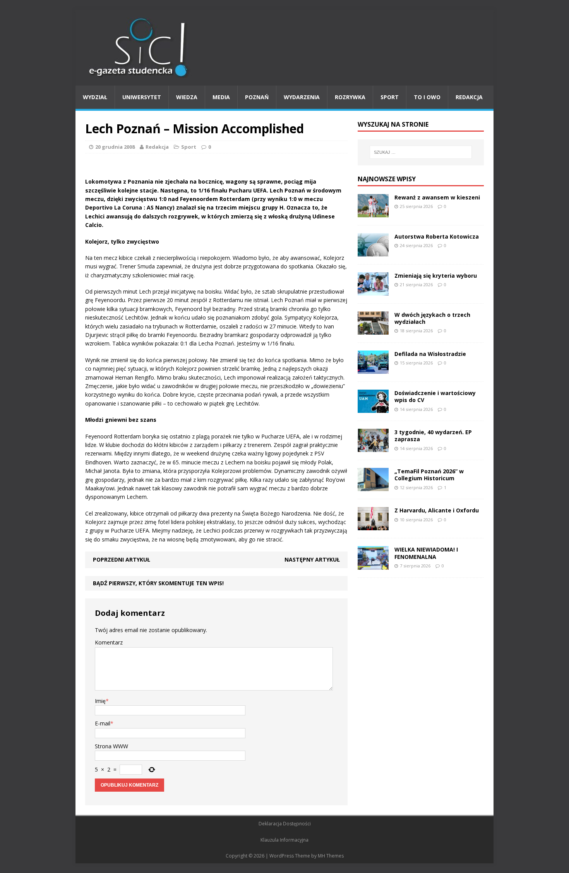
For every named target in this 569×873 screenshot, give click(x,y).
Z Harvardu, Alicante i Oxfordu (436, 510)
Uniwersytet (141, 97)
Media (221, 97)
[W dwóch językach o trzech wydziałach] (373, 330)
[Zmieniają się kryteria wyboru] (373, 291)
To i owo (427, 97)
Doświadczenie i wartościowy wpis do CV (435, 396)
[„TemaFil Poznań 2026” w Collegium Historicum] (373, 486)
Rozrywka (350, 97)
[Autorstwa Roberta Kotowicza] (373, 251)
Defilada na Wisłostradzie (430, 353)
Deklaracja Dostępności (285, 823)
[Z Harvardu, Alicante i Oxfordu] (373, 525)
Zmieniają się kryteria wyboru (435, 275)
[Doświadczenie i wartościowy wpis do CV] (373, 408)
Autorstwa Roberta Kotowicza (436, 236)
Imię (100, 701)
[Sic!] (284, 48)
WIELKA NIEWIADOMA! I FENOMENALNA (426, 553)
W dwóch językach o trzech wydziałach (432, 318)
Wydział (95, 97)
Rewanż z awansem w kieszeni (437, 197)
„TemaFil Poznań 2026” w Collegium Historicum (429, 474)
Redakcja (469, 97)
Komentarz (109, 642)
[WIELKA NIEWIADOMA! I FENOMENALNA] (373, 565)
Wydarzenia (302, 97)
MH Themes (331, 855)
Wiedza (186, 97)
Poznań (257, 97)
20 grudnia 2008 (115, 146)
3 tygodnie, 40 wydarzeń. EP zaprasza (433, 435)
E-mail (102, 723)
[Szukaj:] (421, 152)
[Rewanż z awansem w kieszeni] (373, 212)
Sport (389, 97)
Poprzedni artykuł (121, 559)
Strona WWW (111, 746)
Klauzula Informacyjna (284, 840)
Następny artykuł (312, 559)
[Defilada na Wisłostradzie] (373, 369)
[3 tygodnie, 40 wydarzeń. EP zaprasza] (373, 447)
